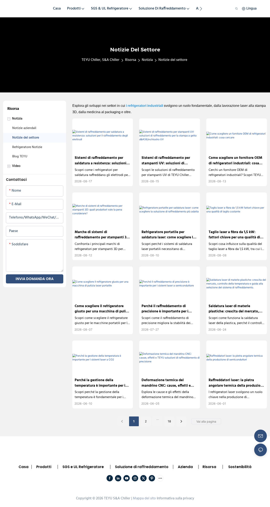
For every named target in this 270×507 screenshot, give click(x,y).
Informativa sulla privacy (175, 498)
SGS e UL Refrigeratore (83, 466)
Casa (23, 466)
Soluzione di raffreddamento (141, 466)
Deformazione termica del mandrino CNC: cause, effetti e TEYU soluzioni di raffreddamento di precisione (169, 383)
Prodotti (43, 466)
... (157, 418)
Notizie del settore (172, 60)
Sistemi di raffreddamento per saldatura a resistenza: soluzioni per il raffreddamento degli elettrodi (100, 160)
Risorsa (130, 60)
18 (169, 421)
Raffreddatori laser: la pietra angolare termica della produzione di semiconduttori (237, 383)
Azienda (185, 466)
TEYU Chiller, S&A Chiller (100, 60)
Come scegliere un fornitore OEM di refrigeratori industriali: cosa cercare (235, 160)
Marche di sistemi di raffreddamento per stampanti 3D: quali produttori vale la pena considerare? (102, 234)
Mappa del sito (144, 498)
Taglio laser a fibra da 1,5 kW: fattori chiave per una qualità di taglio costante (234, 234)
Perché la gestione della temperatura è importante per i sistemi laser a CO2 (100, 383)
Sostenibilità (239, 466)
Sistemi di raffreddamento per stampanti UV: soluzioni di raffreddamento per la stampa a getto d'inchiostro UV (167, 160)
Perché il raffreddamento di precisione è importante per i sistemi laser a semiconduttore (166, 309)
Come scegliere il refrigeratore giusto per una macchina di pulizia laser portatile (102, 309)
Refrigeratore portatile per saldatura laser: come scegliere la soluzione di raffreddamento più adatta (168, 234)
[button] (201, 9)
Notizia (147, 60)
